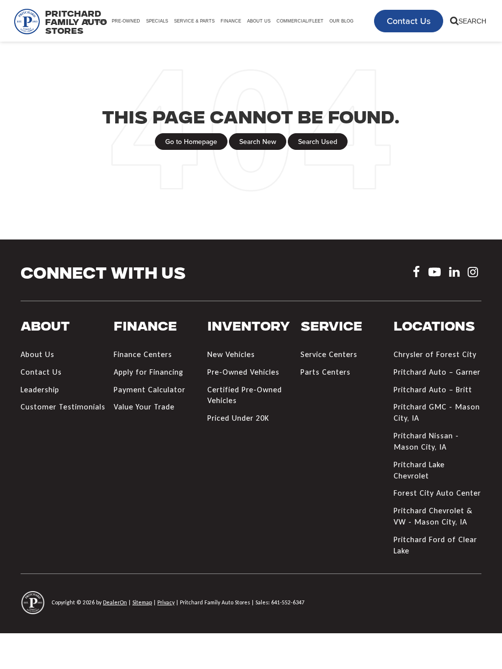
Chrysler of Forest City (435, 354)
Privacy (166, 602)
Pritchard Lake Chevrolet (419, 470)
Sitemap (142, 602)
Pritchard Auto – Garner (437, 372)
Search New (257, 141)
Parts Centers (326, 372)
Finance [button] (231, 21)
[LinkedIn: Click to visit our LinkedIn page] (454, 273)
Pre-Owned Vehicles (243, 372)
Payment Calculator (149, 389)
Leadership (40, 389)
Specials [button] (157, 21)
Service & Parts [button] (194, 21)
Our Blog (341, 21)
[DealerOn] (33, 602)
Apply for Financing (148, 372)
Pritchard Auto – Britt (433, 389)
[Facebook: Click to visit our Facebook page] (416, 273)
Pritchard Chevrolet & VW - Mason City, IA (433, 516)
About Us (37, 354)
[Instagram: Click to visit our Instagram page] (472, 273)
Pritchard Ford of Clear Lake (435, 545)
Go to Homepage (191, 141)
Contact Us (408, 21)
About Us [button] (259, 21)
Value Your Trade (144, 406)
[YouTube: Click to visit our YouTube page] (434, 273)
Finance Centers (143, 354)
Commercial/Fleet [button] (300, 21)
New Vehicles (231, 354)
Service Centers (329, 354)
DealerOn (115, 602)
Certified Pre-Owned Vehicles (244, 395)
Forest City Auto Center (437, 493)
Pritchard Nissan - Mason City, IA (426, 441)
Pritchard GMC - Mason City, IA (437, 412)
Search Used (317, 141)
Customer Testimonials (63, 406)
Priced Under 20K (238, 418)
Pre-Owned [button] (126, 21)
